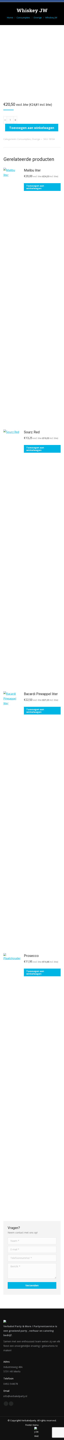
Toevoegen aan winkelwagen (31, 128)
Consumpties (24, 139)
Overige (36, 139)
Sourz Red (32, 432)
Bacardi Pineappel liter (41, 694)
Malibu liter (32, 170)
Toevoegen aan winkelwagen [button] (35, 187)
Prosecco (31, 956)
